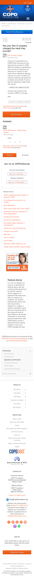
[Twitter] (13, 522)
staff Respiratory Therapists (17, 341)
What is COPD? (17, 419)
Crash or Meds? (9, 237)
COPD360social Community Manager (14, 339)
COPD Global (17, 396)
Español (17, 446)
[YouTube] (25, 522)
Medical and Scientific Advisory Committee (17, 439)
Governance (17, 404)
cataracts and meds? (11, 231)
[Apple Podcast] (15, 526)
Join (25, 3)
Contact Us (17, 435)
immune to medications (12, 220)
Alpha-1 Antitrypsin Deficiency (17, 443)
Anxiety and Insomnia (11, 217)
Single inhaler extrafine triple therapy (17, 247)
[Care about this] (23, 39)
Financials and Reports (17, 400)
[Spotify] (19, 526)
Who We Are (17, 389)
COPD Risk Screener (17, 432)
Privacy (28, 564)
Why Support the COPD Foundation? (17, 428)
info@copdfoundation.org (17, 516)
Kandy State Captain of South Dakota (13, 106)
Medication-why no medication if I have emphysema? (16, 213)
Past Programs (17, 407)
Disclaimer (21, 564)
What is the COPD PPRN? (17, 422)
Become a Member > (17, 174)
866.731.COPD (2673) (20, 505)
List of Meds (8, 240)
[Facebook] (8, 522)
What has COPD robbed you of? (15, 244)
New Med (7, 234)
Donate (28, 8)
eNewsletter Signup (17, 552)
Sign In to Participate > (17, 182)
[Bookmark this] (26, 39)
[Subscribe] (29, 39)
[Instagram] (21, 522)
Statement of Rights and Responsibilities (17, 568)
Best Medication (9, 205)
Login (30, 3)
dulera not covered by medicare (15, 228)
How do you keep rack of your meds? (17, 208)
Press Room (17, 393)
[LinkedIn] (17, 522)
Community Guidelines (16, 566)
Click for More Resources (14, 32)
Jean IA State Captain (15, 55)
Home (3, 24)
